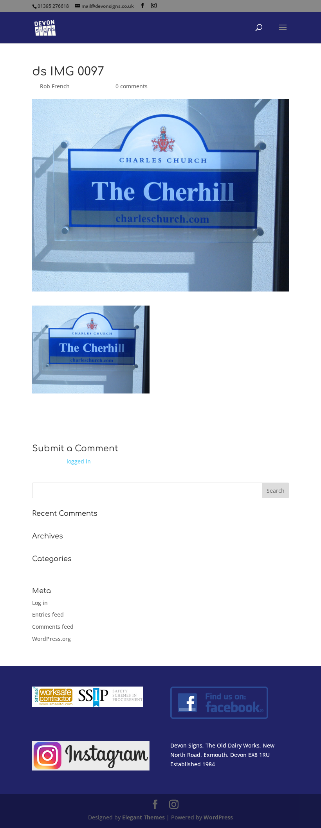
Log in (40, 602)
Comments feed (53, 626)
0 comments (131, 86)
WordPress (218, 817)
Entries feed (48, 614)
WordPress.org (51, 638)
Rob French (55, 86)
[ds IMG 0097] (91, 388)
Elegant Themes (143, 817)
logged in (79, 461)
